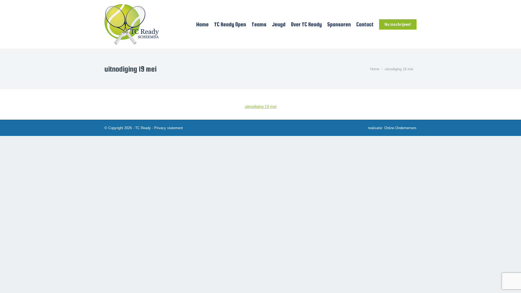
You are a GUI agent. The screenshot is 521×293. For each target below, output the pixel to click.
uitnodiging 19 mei (261, 106)
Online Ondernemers (400, 128)
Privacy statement (168, 128)
